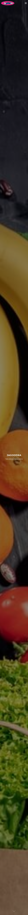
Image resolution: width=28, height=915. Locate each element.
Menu (25, 3)
